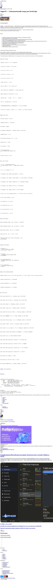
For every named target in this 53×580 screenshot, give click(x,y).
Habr (6, 579)
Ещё (3, 530)
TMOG (8, 459)
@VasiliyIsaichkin (10, 419)
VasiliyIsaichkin (3, 8)
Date (1, 292)
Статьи (3, 554)
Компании (4, 556)
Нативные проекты (5, 572)
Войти (3, 549)
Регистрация (4, 550)
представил (2, 459)
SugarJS (1, 26)
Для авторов (4, 563)
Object (1, 218)
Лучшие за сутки (3, 535)
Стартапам (4, 574)
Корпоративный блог (6, 570)
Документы (4, 565)
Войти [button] (1, 6)
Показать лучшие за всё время (6, 537)
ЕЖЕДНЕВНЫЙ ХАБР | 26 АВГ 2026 (7, 449)
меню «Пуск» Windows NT (44, 458)
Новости (4, 555)
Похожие (8, 535)
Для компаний (5, 564)
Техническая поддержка (11, 578)
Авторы (3, 557)
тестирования (10, 40)
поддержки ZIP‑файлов (31, 458)
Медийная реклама (5, 571)
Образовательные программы (7, 573)
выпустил (42, 459)
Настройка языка (3, 578)
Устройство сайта (5, 562)
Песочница (4, 558)
